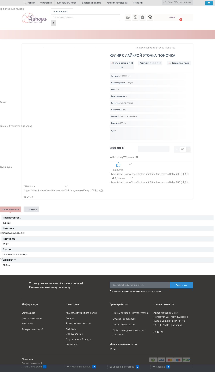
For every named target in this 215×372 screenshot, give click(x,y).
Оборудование (74, 334)
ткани (31, 359)
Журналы (71, 328)
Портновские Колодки (78, 339)
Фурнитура (72, 344)
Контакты (27, 323)
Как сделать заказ (32, 318)
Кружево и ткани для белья (81, 312)
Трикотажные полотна (78, 323)
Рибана (70, 318)
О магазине (28, 312)
